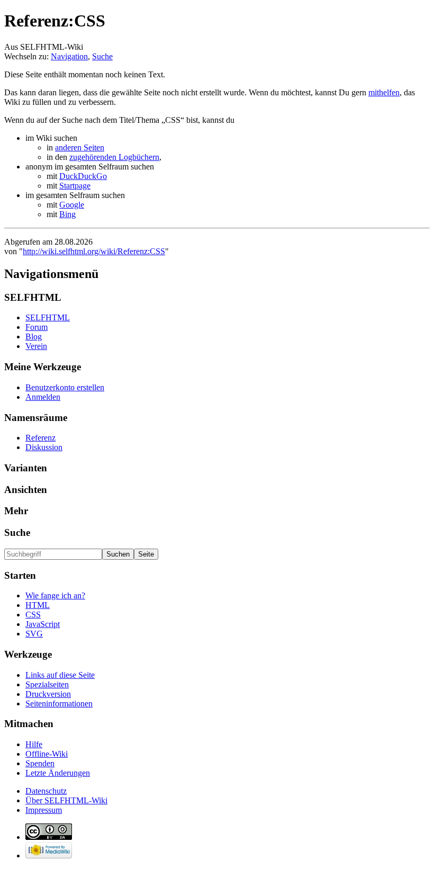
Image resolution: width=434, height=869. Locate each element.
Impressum (43, 809)
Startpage (75, 185)
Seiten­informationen (59, 703)
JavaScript (42, 624)
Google (71, 204)
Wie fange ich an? (55, 595)
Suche (102, 56)
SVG (34, 633)
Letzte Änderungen (57, 772)
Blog (33, 336)
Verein (36, 346)
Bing (67, 214)
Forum (36, 327)
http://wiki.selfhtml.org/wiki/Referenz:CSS (94, 251)
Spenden (40, 763)
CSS (33, 614)
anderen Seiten (79, 147)
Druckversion (48, 693)
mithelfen (384, 92)
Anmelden (42, 396)
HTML (37, 605)
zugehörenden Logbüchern (114, 157)
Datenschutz (46, 790)
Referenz (40, 437)
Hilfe (33, 744)
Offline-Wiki (46, 753)
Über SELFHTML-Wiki (66, 800)
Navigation (69, 56)
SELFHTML (47, 317)
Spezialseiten (47, 684)
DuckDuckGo (83, 176)
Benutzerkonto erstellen (64, 387)
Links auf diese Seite (60, 674)
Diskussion (43, 447)
